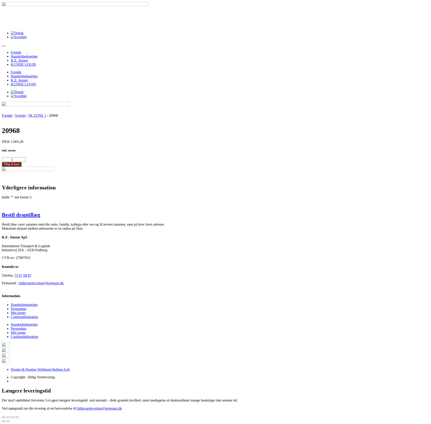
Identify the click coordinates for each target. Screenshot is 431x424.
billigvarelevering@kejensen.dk (41, 283)
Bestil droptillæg (21, 215)
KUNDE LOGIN (23, 64)
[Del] (8, 417)
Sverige (20, 115)
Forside (16, 52)
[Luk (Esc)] (3, 417)
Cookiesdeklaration (24, 317)
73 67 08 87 (22, 275)
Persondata (18, 309)
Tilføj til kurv (12, 164)
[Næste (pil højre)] (8, 421)
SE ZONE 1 (37, 115)
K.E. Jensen (19, 60)
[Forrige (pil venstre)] (3, 421)
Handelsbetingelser (24, 56)
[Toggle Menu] (3, 46)
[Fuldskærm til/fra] (12, 417)
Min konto (18, 313)
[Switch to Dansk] (17, 33)
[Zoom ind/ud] (17, 417)
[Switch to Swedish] (18, 37)
